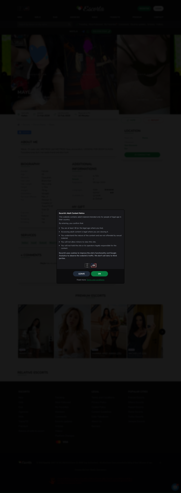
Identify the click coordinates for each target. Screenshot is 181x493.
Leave (81, 273)
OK (99, 273)
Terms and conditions (95, 280)
